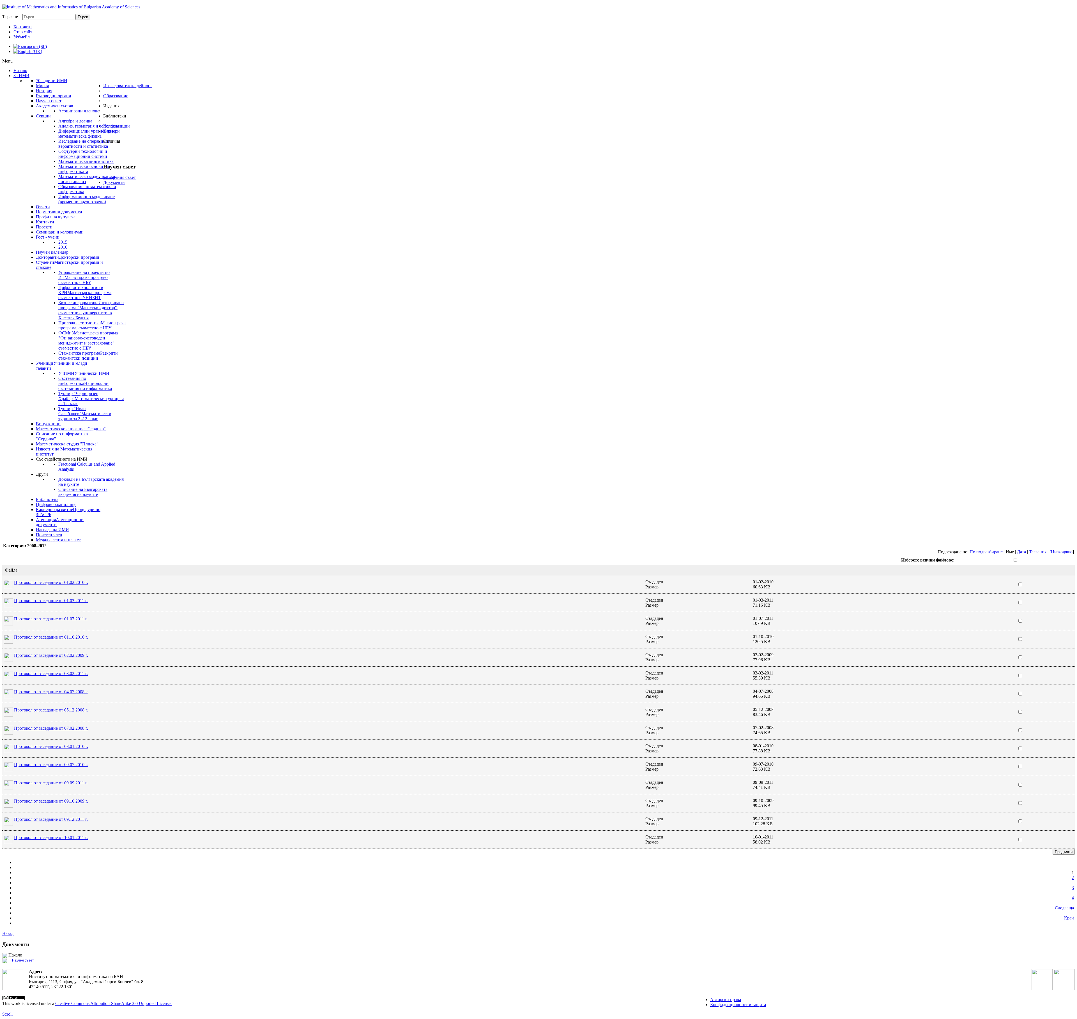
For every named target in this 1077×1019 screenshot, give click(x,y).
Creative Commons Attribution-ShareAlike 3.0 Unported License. (113, 1003)
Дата (1021, 551)
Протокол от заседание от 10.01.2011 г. (51, 837)
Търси (83, 17)
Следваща (1064, 907)
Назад (7, 933)
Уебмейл (21, 36)
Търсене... (11, 16)
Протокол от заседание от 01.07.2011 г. (51, 618)
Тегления (1037, 551)
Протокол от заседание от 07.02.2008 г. (51, 728)
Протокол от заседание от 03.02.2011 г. (51, 673)
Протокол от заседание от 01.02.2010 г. (51, 582)
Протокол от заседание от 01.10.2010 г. (51, 637)
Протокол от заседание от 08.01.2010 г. (51, 746)
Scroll (7, 1014)
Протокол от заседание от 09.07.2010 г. (51, 764)
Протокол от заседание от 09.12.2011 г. (51, 819)
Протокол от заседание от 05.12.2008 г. (51, 710)
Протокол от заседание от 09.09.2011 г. (51, 782)
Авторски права (725, 999)
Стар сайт (22, 31)
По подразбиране (986, 551)
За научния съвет (119, 177)
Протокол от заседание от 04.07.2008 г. (51, 691)
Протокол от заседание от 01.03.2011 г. (51, 600)
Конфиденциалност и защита (738, 1004)
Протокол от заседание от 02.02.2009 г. (51, 655)
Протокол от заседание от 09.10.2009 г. (51, 801)
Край (1069, 918)
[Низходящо (1061, 551)
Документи (114, 182)
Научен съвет (23, 960)
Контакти (22, 26)
